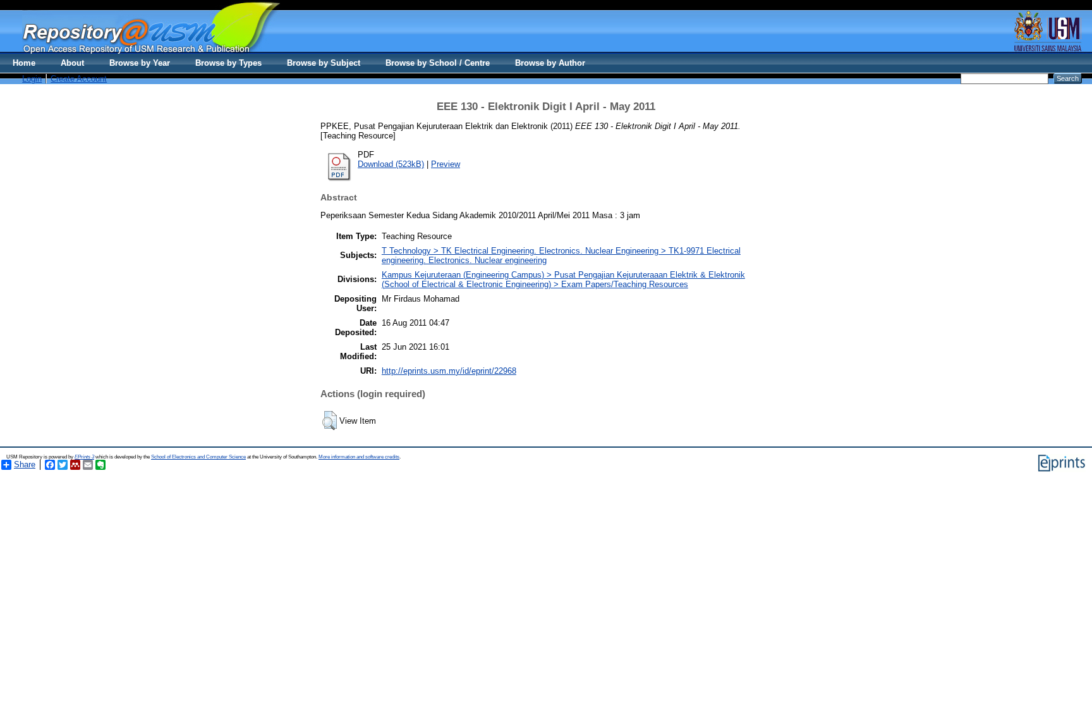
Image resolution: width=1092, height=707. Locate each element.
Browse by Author (550, 63)
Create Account (79, 78)
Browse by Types (228, 63)
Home (24, 63)
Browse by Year (139, 63)
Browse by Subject (323, 63)
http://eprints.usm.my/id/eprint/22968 (449, 371)
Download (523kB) (391, 164)
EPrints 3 (84, 457)
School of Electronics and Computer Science (198, 457)
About (72, 63)
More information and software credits (358, 457)
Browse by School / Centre (437, 63)
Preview (445, 164)
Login (32, 78)
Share (24, 464)
